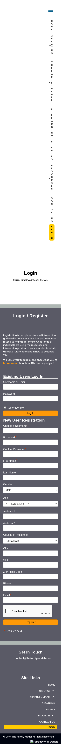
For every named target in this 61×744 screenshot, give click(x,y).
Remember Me (15, 407)
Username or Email (14, 382)
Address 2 (9, 523)
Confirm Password (14, 449)
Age (5, 497)
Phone (7, 583)
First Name (10, 460)
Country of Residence (15, 534)
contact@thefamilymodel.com (33, 658)
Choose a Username (16, 425)
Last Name (9, 472)
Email (7, 595)
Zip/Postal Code (12, 571)
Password (9, 393)
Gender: (8, 484)
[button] (27, 665)
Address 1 (9, 511)
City (5, 548)
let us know (10, 363)
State (6, 560)
